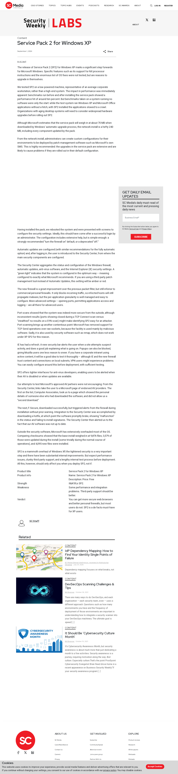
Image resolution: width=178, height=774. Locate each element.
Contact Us (58, 750)
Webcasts (131, 754)
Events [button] (80, 5)
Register (168, 6)
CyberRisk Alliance (61, 745)
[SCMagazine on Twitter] (25, 752)
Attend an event (96, 750)
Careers (57, 754)
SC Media (58, 740)
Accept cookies (155, 766)
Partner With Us (95, 759)
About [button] (137, 5)
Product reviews (134, 740)
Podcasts (131, 759)
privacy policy (109, 770)
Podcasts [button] (94, 5)
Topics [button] (52, 5)
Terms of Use (134, 229)
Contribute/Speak (96, 745)
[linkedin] (154, 20)
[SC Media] (14, 5)
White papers (133, 750)
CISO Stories (37, 5)
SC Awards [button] (124, 5)
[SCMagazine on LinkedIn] (32, 752)
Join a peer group (96, 754)
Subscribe (141, 236)
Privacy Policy (146, 229)
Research (131, 745)
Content (22, 38)
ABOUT (135, 24)
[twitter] (147, 20)
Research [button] (109, 5)
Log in (157, 6)
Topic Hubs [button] (66, 5)
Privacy (57, 759)
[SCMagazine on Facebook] (18, 752)
